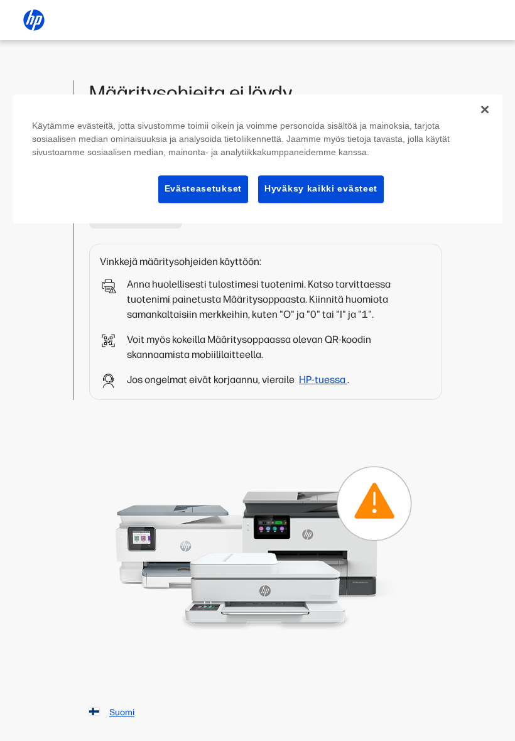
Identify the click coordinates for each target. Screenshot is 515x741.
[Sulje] (485, 109)
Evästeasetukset (203, 188)
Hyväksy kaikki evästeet (320, 188)
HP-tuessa (323, 380)
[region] (257, 158)
